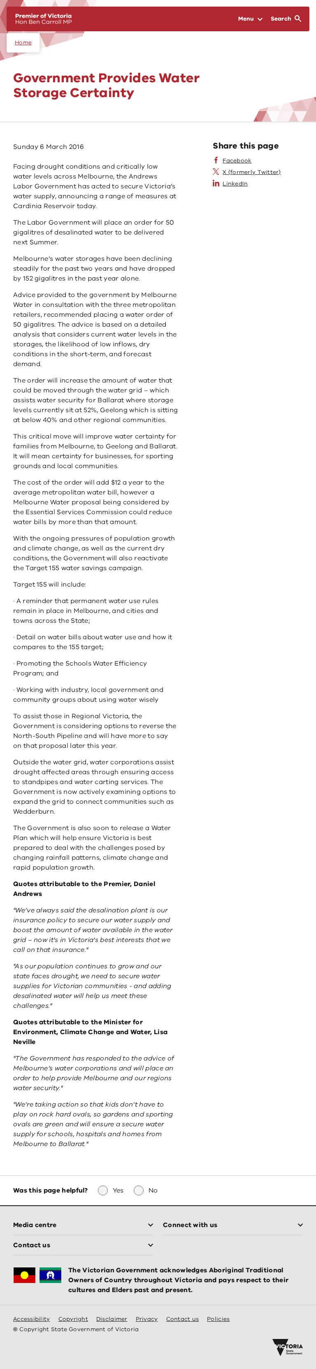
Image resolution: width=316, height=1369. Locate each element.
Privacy (147, 1319)
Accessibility (31, 1319)
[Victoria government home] (287, 1347)
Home (23, 42)
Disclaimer (112, 1319)
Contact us (182, 1319)
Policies (218, 1319)
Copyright (73, 1319)
